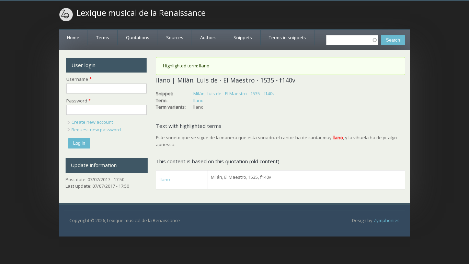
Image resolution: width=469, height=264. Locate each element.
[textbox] (352, 40)
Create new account (92, 122)
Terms (102, 37)
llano (198, 100)
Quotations (137, 37)
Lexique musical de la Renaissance (141, 12)
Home (73, 37)
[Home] (66, 15)
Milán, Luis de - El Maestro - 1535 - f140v (234, 93)
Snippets (242, 37)
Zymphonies (387, 220)
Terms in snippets (287, 37)
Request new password (96, 129)
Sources (174, 37)
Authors (208, 37)
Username (79, 79)
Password (78, 101)
